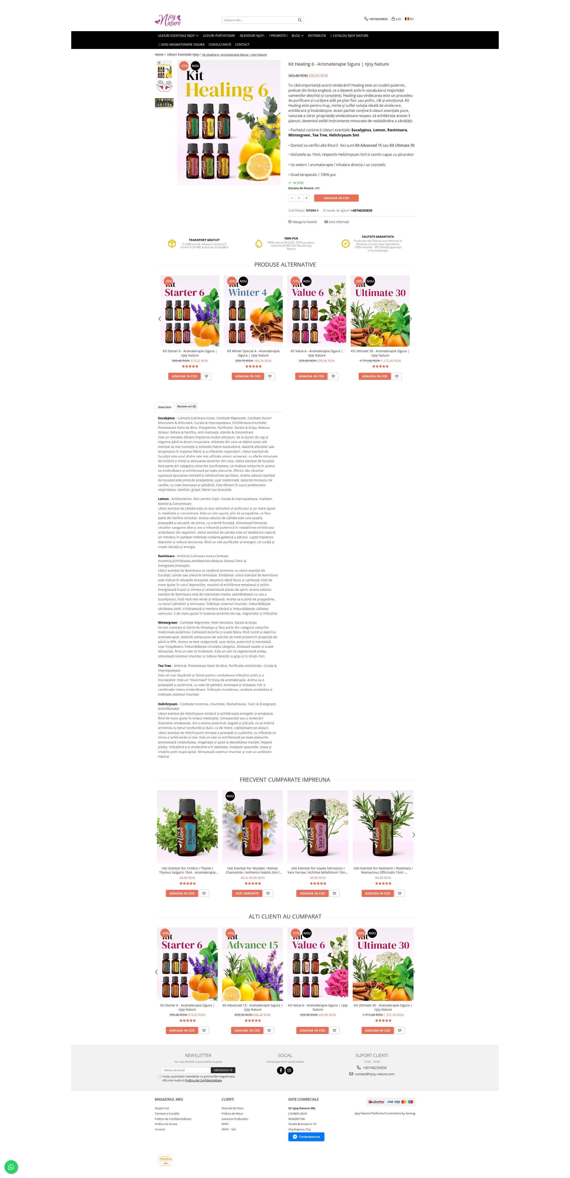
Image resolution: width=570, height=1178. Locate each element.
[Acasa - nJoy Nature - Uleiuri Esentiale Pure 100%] (177, 20)
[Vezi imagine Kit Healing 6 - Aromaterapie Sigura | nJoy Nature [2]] (164, 103)
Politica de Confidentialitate (203, 1080)
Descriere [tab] (164, 407)
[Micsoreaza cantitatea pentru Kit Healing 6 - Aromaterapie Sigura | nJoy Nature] (291, 198)
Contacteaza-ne (309, 1136)
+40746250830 (374, 1067)
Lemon (163, 499)
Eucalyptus (361, 130)
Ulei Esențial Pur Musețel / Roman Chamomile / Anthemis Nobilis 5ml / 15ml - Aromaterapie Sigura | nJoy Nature (253, 870)
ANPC (225, 1124)
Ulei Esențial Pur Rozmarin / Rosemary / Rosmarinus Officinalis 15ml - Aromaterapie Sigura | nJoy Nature (383, 870)
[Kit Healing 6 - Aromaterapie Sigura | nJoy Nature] (229, 122)
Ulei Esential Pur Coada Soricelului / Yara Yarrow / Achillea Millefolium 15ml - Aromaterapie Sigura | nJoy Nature (317, 870)
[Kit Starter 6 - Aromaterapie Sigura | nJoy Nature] (189, 311)
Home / (160, 54)
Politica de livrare (166, 1124)
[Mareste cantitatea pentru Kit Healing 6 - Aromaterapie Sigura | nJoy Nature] (306, 198)
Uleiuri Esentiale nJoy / (184, 54)
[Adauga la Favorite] (206, 376)
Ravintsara (397, 130)
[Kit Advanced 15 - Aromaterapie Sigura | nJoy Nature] (252, 964)
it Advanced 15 (369, 145)
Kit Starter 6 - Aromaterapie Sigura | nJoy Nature (190, 353)
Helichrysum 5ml (344, 135)
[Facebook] (281, 1070)
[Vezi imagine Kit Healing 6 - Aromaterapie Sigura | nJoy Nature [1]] (164, 86)
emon (380, 130)
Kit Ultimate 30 (402, 145)
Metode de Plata (232, 1108)
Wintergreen (299, 135)
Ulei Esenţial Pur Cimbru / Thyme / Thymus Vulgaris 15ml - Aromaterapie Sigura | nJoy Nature (187, 870)
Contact (160, 1129)
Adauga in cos (336, 198)
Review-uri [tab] (186, 406)
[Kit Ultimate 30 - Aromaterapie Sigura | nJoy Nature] (380, 311)
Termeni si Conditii (167, 1113)
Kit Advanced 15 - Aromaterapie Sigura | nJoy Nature (252, 1007)
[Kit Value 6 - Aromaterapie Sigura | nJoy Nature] (316, 311)
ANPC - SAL (229, 1129)
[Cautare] (300, 20)
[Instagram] (289, 1070)
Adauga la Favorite (304, 222)
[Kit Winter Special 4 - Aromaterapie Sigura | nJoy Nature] (253, 311)
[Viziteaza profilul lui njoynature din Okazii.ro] (165, 1161)
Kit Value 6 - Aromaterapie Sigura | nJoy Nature (317, 353)
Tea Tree (319, 135)
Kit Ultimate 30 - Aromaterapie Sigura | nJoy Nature (380, 353)
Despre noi (162, 1108)
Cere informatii (338, 222)
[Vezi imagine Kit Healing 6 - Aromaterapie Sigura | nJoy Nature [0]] (164, 69)
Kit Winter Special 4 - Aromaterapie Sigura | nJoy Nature (253, 353)
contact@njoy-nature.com (374, 1074)
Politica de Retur (232, 1113)
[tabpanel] (229, 122)
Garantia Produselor (235, 1119)
